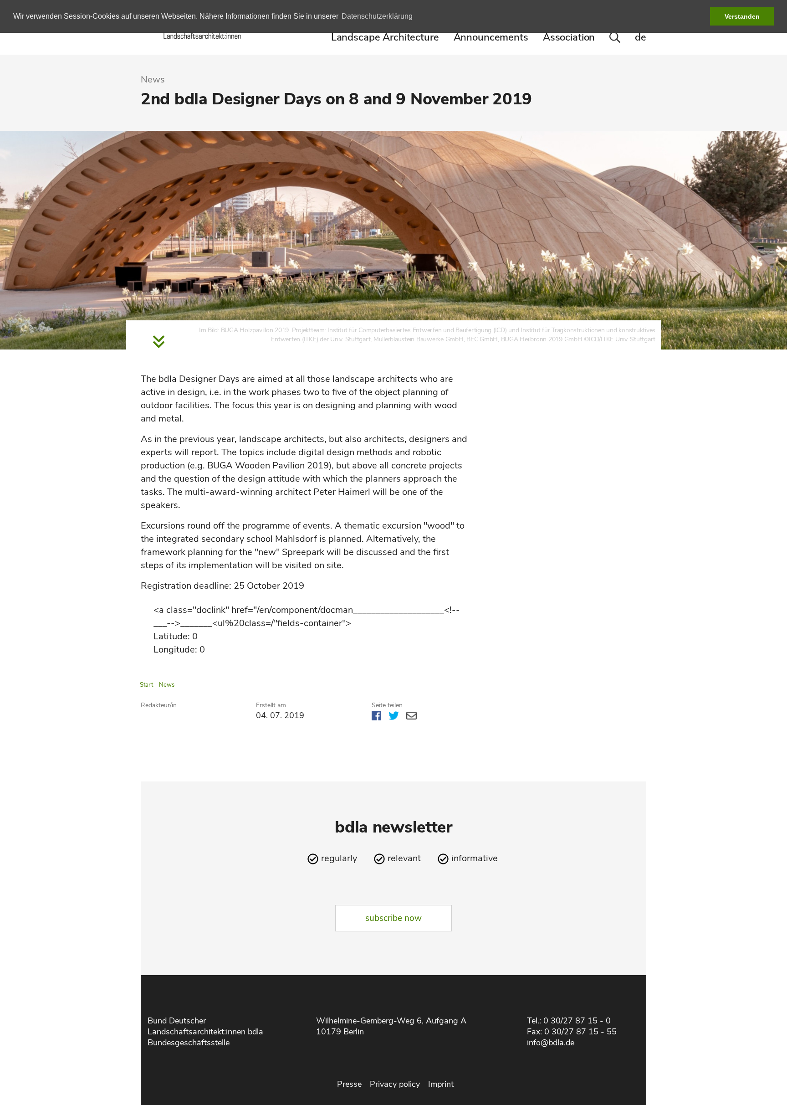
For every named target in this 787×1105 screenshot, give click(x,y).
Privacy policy (395, 1084)
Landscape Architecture (385, 37)
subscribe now (393, 918)
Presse (349, 1084)
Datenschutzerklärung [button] (377, 16)
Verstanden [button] (742, 16)
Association (569, 37)
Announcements (491, 37)
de (640, 37)
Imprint (441, 1084)
